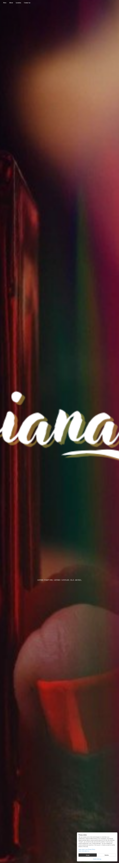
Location (18, 2)
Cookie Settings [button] (97, 859)
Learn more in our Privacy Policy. (87, 849)
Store (4, 2)
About (11, 2)
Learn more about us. (84, 851)
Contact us (27, 2)
